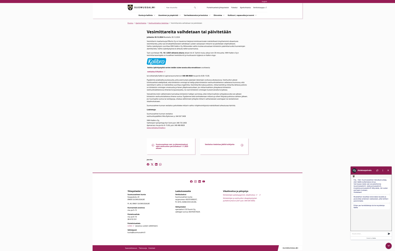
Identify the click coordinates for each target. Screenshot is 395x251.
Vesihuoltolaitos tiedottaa (158, 23)
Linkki (130, 226)
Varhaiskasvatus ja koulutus (196, 15)
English (264, 1)
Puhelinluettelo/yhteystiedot (218, 7)
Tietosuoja (143, 248)
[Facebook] (191, 181)
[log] (371, 202)
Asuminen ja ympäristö (168, 15)
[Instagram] (195, 181)
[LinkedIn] (199, 181)
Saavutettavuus (131, 248)
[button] (389, 233)
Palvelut (234, 7)
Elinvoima (218, 15)
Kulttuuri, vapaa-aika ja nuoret (241, 15)
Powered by (371, 238)
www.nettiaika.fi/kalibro (156, 128)
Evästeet (152, 248)
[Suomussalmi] (141, 7)
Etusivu (130, 23)
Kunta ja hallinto (146, 15)
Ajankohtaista (245, 7)
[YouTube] (203, 181)
